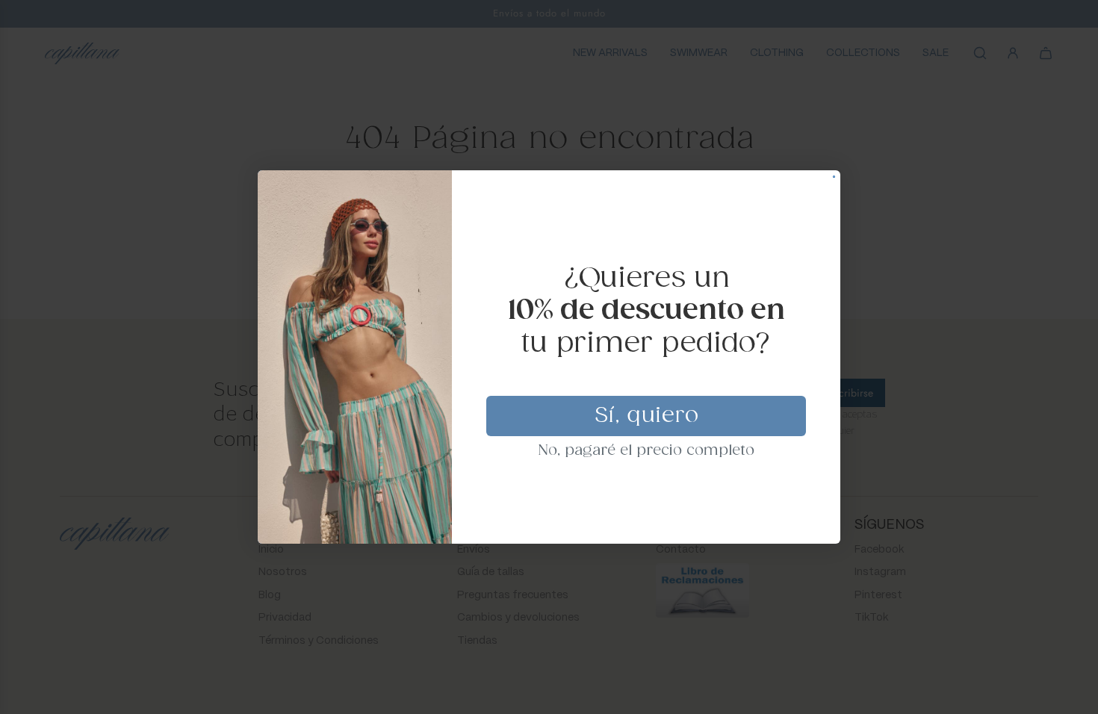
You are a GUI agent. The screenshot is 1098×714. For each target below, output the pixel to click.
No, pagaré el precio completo (646, 451)
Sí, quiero (646, 416)
